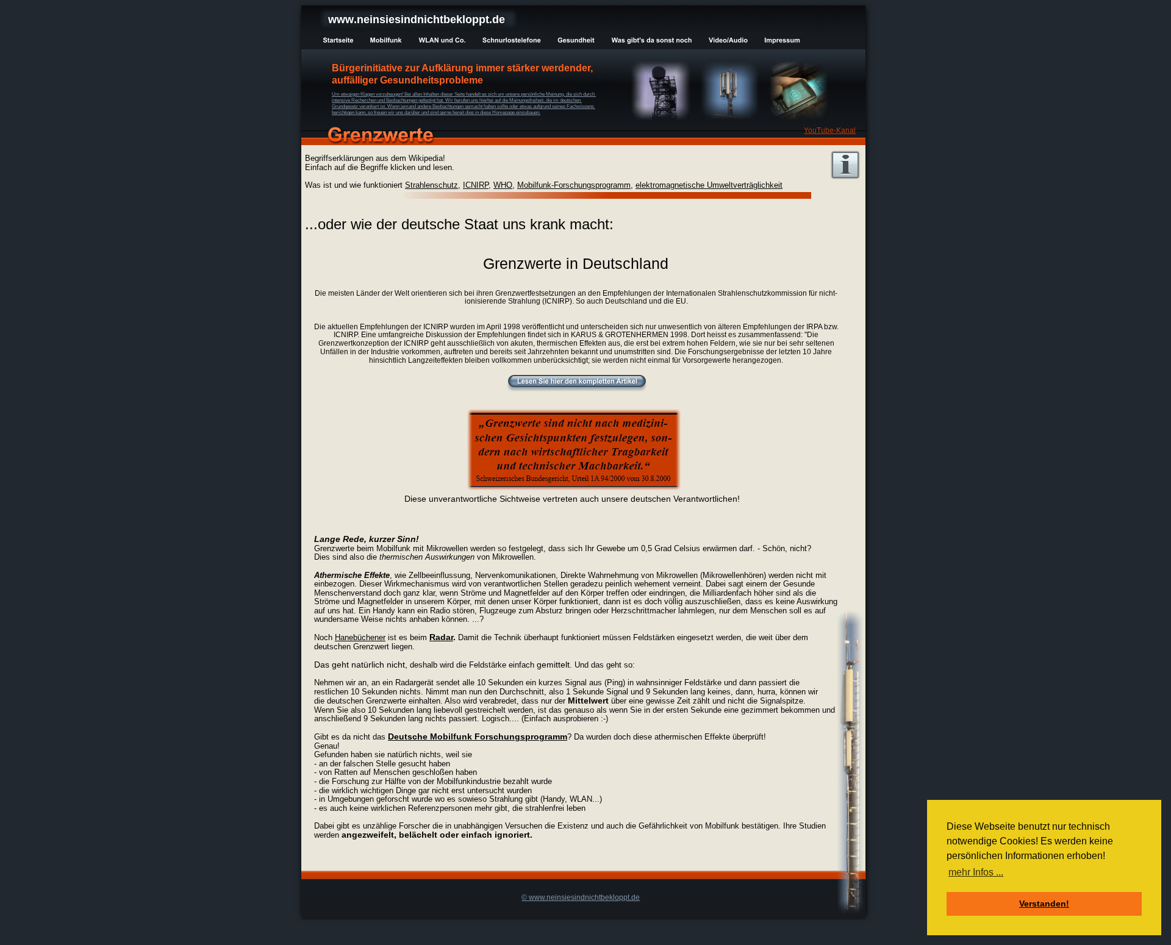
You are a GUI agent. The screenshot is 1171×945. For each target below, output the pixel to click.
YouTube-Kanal (830, 130)
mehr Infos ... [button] (975, 872)
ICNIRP (476, 185)
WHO (502, 185)
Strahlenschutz (431, 185)
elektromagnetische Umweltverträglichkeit (709, 185)
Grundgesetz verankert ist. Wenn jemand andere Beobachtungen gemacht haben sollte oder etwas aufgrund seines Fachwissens (463, 106)
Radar (441, 637)
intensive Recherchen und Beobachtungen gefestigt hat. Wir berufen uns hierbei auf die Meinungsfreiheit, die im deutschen (457, 100)
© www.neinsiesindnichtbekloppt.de (580, 897)
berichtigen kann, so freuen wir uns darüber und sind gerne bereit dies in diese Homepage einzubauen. (436, 112)
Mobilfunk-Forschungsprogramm (574, 185)
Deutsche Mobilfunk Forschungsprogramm (477, 736)
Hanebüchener (360, 637)
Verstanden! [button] (1044, 903)
